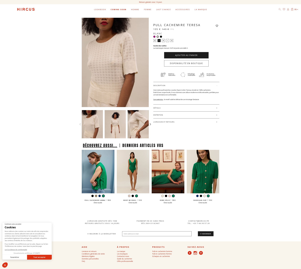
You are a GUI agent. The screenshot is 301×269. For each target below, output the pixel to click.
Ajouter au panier (186, 55)
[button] (150, 124)
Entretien (158, 115)
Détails (157, 108)
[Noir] (161, 37)
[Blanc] (162, 196)
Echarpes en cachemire (161, 256)
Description (159, 85)
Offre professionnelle (125, 261)
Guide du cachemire (124, 259)
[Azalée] (154, 37)
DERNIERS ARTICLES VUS (142, 145)
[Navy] (99, 196)
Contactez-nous (123, 256)
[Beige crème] (129, 196)
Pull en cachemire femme (162, 254)
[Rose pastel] (169, 196)
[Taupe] (96, 196)
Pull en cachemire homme (162, 251)
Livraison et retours (164, 122)
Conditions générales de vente (93, 254)
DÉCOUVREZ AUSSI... (100, 145)
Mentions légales (88, 256)
